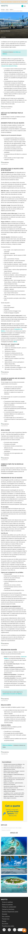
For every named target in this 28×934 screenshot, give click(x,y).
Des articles (5, 923)
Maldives (5, 847)
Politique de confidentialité (9, 907)
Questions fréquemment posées (10, 911)
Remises (4, 921)
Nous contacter (6, 916)
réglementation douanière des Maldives (12, 693)
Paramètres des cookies (8, 926)
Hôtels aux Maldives (8, 745)
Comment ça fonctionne (8, 909)
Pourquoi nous (5, 919)
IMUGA (15, 341)
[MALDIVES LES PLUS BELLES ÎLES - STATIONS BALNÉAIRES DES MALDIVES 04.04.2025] (14, 883)
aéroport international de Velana (9, 66)
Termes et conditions (7, 902)
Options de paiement (7, 904)
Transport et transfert (6, 830)
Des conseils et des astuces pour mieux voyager (11, 827)
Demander (4, 914)
